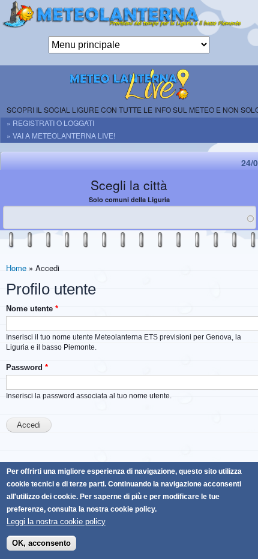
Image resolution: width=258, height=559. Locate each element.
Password (27, 367)
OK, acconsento (41, 543)
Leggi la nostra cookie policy (56, 521)
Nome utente (32, 308)
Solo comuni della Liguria (129, 199)
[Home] (129, 18)
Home (16, 268)
